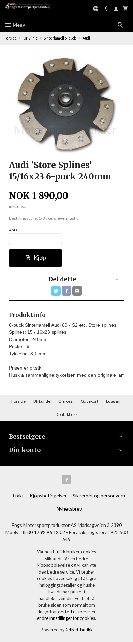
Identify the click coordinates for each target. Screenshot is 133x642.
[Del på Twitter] (56, 291)
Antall (14, 229)
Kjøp (40, 257)
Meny (18, 25)
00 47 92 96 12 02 (46, 532)
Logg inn (114, 401)
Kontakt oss (66, 414)
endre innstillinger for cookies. (66, 618)
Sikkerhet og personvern (99, 495)
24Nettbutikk (79, 629)
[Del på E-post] (77, 291)
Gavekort (89, 401)
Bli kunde (41, 401)
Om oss (65, 401)
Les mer (79, 611)
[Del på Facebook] (66, 291)
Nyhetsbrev (69, 509)
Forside (10, 38)
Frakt (18, 495)
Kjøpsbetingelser (48, 495)
